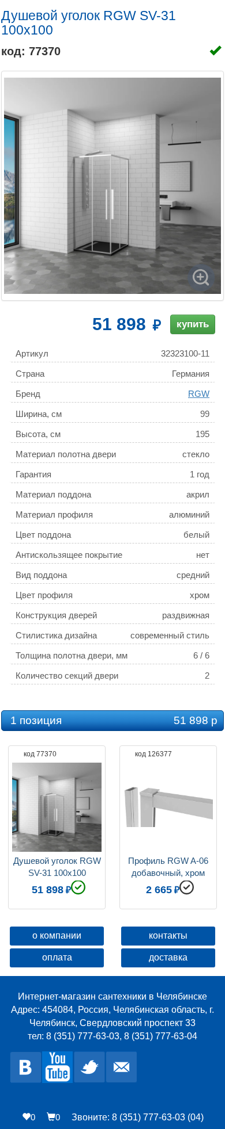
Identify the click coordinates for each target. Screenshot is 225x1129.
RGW (198, 394)
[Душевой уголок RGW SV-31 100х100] (112, 186)
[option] (56, 826)
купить (193, 324)
